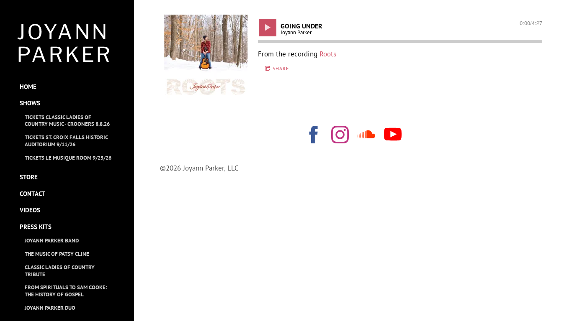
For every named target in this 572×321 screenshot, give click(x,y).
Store (29, 177)
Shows (30, 103)
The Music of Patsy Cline (57, 253)
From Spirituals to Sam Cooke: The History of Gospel (66, 291)
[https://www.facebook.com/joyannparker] (313, 136)
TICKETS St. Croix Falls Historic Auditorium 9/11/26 (66, 141)
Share (281, 68)
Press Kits (36, 227)
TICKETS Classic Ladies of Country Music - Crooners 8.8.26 (67, 121)
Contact (32, 194)
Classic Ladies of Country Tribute (60, 271)
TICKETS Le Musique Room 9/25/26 (68, 157)
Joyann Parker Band (52, 240)
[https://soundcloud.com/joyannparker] (366, 136)
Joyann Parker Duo (50, 307)
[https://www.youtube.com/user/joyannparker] (393, 136)
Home (28, 87)
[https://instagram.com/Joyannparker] (340, 136)
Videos (30, 210)
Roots (327, 54)
